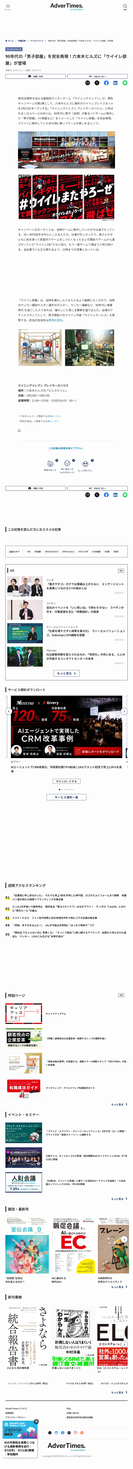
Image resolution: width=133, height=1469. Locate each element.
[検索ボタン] (125, 7)
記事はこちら (54, 416)
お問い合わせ (72, 1412)
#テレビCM (83, 551)
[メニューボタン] (8, 7)
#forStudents (51, 551)
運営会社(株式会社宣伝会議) (79, 1417)
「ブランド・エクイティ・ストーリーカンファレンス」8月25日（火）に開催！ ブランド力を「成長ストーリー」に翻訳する (87, 1132)
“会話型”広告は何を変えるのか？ (15, 1279)
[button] (87, 82)
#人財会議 (96, 551)
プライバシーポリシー (15, 1417)
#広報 (107, 551)
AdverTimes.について (16, 1408)
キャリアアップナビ (56, 1013)
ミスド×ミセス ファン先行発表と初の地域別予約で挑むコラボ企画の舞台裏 (54, 917)
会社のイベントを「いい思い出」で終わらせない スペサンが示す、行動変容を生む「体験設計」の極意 (85, 609)
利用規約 (9, 1412)
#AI (28, 551)
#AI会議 (37, 551)
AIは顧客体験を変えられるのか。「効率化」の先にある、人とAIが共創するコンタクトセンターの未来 (85, 656)
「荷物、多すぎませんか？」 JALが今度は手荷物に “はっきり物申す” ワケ (53, 925)
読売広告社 (55, 320)
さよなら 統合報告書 (18, 1368)
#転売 (116, 551)
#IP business (68, 551)
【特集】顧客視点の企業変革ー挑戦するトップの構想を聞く (76, 1038)
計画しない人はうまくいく (66, 1368)
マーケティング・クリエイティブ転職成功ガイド (70, 1088)
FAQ (68, 1408)
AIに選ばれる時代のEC (59, 1279)
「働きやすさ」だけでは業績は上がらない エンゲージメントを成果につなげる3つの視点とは (85, 586)
